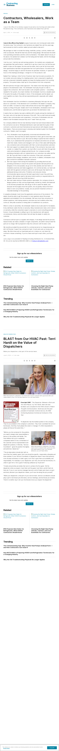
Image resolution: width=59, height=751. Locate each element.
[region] (29, 748)
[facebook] (24, 38)
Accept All (52, 747)
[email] (34, 38)
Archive (5, 13)
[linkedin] (27, 38)
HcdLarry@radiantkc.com (40, 241)
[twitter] (29, 38)
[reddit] (32, 38)
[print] (55, 38)
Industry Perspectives (9, 334)
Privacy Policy (6, 748)
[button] (4, 4)
